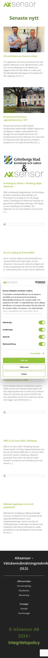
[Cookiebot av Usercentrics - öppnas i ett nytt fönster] (35, 282)
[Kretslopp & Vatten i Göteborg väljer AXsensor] (24, 166)
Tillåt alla (24, 360)
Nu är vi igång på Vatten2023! (18, 252)
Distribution (24, 590)
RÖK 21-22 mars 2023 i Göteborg (20, 440)
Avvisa (24, 374)
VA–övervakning (24, 586)
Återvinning (24, 595)
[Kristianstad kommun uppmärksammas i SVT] (24, 100)
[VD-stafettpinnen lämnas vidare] (24, 39)
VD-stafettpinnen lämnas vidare (20, 56)
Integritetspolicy (24, 642)
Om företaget (24, 613)
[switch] (42, 329)
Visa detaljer (35, 353)
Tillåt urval (24, 367)
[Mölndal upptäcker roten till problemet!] (24, 487)
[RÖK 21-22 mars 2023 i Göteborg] (24, 424)
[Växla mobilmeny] (43, 6)
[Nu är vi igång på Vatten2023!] (24, 236)
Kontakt (24, 608)
